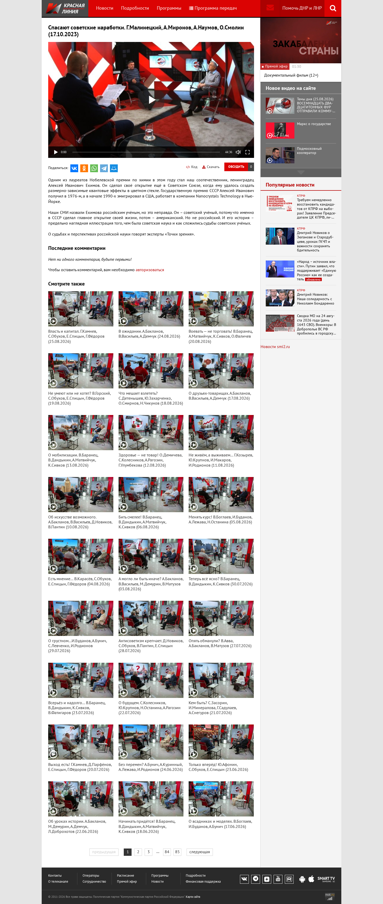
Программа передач (216, 8)
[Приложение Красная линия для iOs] (311, 879)
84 (167, 852)
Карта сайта (193, 897)
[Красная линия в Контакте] (244, 879)
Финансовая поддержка (203, 881)
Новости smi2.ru (275, 346)
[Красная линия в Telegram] (255, 879)
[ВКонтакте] (74, 168)
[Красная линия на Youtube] (278, 879)
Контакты (55, 875)
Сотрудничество (94, 881)
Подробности (135, 8)
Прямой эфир (127, 881)
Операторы (91, 875)
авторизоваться (150, 270)
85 (177, 852)
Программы (169, 8)
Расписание (125, 875)
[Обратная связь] (270, 8)
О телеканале (58, 881)
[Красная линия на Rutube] (289, 879)
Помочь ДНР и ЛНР (302, 8)
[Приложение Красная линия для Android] (302, 879)
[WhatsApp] (94, 168)
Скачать (213, 167)
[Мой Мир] (114, 168)
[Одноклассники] (84, 168)
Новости (104, 8)
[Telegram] (104, 168)
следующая (199, 852)
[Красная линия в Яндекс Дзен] (266, 879)
